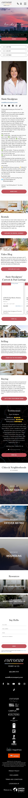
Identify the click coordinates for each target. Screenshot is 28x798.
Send (14, 646)
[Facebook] (2, 106)
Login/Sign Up (14, 784)
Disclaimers (14, 775)
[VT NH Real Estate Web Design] (14, 790)
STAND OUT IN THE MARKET (14, 358)
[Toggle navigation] (25, 4)
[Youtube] (9, 106)
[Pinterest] (13, 106)
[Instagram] (16, 106)
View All (14, 319)
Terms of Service (6, 651)
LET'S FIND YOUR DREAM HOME (14, 398)
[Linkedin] (5, 106)
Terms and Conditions (14, 779)
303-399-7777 (14, 672)
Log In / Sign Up (21, 4)
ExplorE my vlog (14, 269)
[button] (14, 39)
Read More (14, 191)
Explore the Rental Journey (14, 233)
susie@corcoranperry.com (9, 102)
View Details (18, 306)
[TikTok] (20, 106)
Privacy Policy (23, 650)
